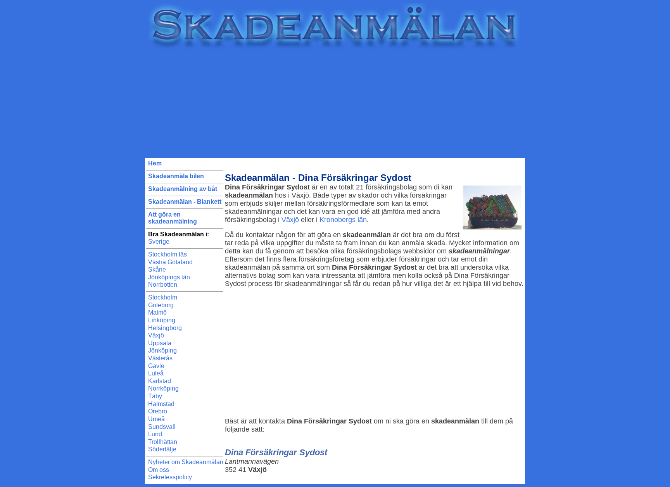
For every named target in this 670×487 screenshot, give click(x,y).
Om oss (158, 469)
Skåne (157, 269)
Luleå (156, 373)
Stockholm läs (167, 254)
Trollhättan (162, 442)
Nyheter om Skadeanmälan (185, 462)
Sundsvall (162, 426)
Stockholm (162, 297)
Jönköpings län (169, 277)
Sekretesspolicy (170, 477)
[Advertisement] (335, 104)
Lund (155, 434)
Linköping (161, 320)
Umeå (156, 419)
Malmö (157, 312)
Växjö (156, 335)
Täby (155, 396)
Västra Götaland (170, 262)
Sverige (158, 241)
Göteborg (161, 305)
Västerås (160, 358)
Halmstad (161, 404)
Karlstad (159, 381)
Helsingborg (165, 328)
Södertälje (162, 449)
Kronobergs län (343, 220)
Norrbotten (162, 284)
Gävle (156, 366)
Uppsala (159, 343)
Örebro (157, 411)
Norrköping (163, 388)
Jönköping (162, 350)
